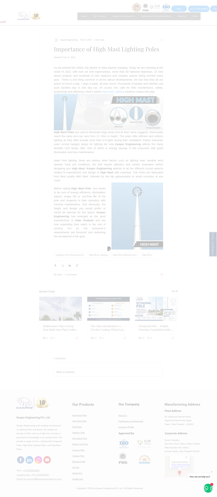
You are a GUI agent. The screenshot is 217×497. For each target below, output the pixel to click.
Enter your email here (68, 232)
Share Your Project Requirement (73, 262)
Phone (61, 247)
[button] (167, 205)
